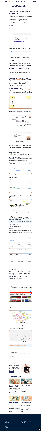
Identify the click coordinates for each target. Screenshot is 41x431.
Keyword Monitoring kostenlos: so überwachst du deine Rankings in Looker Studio (13, 403)
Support (6, 426)
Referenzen (22, 1)
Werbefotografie (7, 427)
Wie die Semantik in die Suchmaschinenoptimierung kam (15, 26)
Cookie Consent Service (24, 421)
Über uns (19, 1)
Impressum (14, 418)
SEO (6, 3)
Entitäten (21, 75)
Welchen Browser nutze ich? (24, 423)
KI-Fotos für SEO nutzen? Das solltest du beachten (26, 385)
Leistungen (13, 1)
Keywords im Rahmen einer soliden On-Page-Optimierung (21, 222)
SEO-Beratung (7, 423)
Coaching (16, 1)
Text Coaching (7, 422)
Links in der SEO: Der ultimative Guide (14, 385)
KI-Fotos (6, 421)
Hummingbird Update (19, 79)
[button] (11, 372)
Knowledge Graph (29, 89)
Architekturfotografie (7, 418)
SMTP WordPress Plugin (24, 420)
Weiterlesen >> (10, 394)
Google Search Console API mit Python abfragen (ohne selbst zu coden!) (26, 402)
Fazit (9, 28)
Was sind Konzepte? (11, 197)
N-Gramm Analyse (14, 308)
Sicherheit (6, 425)
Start (5, 3)
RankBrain (11, 84)
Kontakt (14, 420)
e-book (26, 1)
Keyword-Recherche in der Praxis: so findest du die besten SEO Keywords (18, 345)
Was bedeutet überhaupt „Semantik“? (13, 25)
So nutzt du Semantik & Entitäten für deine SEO (14, 27)
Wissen (24, 1)
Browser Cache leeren (23, 422)
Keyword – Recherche (7, 420)
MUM (10, 86)
